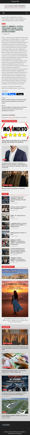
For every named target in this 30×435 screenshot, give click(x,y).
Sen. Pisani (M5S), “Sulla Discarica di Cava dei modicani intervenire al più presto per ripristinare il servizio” (14, 108)
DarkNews (11, 433)
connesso (10, 117)
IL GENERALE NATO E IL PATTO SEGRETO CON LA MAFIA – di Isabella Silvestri (5, 226)
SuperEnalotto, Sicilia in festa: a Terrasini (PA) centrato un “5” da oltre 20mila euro (15, 361)
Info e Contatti (6, 424)
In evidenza (5, 185)
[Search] (26, 13)
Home (3, 17)
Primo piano (9, 343)
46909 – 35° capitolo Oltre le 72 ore (5, 217)
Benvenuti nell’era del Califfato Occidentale (15, 179)
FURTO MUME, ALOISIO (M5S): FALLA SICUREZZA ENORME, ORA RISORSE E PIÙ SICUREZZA (15, 131)
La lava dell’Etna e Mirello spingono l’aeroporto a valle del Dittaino (15, 406)
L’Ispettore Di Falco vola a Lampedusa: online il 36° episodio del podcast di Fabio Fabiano (5, 200)
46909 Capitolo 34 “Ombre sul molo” (5, 234)
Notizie (4, 343)
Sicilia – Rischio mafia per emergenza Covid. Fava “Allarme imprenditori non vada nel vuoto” (14, 100)
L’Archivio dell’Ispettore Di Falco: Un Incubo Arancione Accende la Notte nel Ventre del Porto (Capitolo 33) (5, 251)
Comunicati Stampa (7, 367)
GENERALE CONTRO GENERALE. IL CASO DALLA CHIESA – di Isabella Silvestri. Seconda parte (5, 243)
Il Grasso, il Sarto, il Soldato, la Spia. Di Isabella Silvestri (5, 208)
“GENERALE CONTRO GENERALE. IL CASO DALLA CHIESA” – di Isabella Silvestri (5, 260)
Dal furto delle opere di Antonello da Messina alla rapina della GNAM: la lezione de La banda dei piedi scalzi (15, 337)
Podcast (4, 389)
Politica (3, 23)
